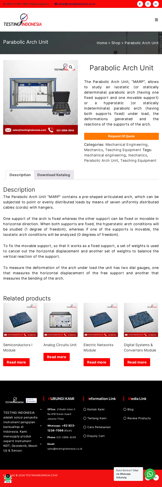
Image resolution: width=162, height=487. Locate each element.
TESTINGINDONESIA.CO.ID (41, 475)
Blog (130, 409)
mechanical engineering (105, 155)
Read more (16, 362)
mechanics (137, 155)
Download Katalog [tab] (53, 175)
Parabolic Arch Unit (101, 160)
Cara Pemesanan (99, 427)
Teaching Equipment (123, 150)
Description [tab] (20, 175)
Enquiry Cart (96, 436)
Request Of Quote (121, 136)
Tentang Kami (96, 418)
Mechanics (93, 150)
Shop (116, 43)
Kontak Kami (96, 409)
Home (102, 43)
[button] (70, 67)
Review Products (139, 418)
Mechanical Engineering (126, 144)
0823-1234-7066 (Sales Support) (27, 3)
